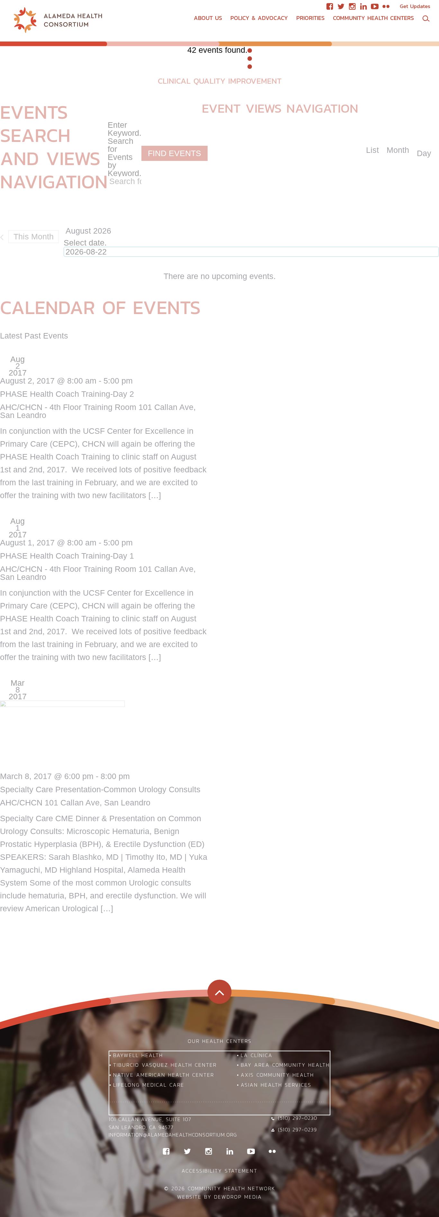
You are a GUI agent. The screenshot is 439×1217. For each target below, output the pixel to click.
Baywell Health (138, 1055)
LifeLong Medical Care (148, 1085)
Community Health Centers (373, 18)
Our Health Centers (220, 1041)
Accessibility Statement (219, 1171)
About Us (208, 18)
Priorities (310, 18)
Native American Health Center (163, 1075)
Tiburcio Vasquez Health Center (165, 1065)
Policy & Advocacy (259, 18)
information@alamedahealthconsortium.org (173, 1134)
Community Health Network (231, 1188)
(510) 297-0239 (297, 1129)
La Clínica (257, 1055)
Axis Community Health (277, 1075)
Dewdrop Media (238, 1197)
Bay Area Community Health (285, 1065)
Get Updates (415, 6)
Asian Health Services (276, 1085)
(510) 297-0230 (297, 1118)
